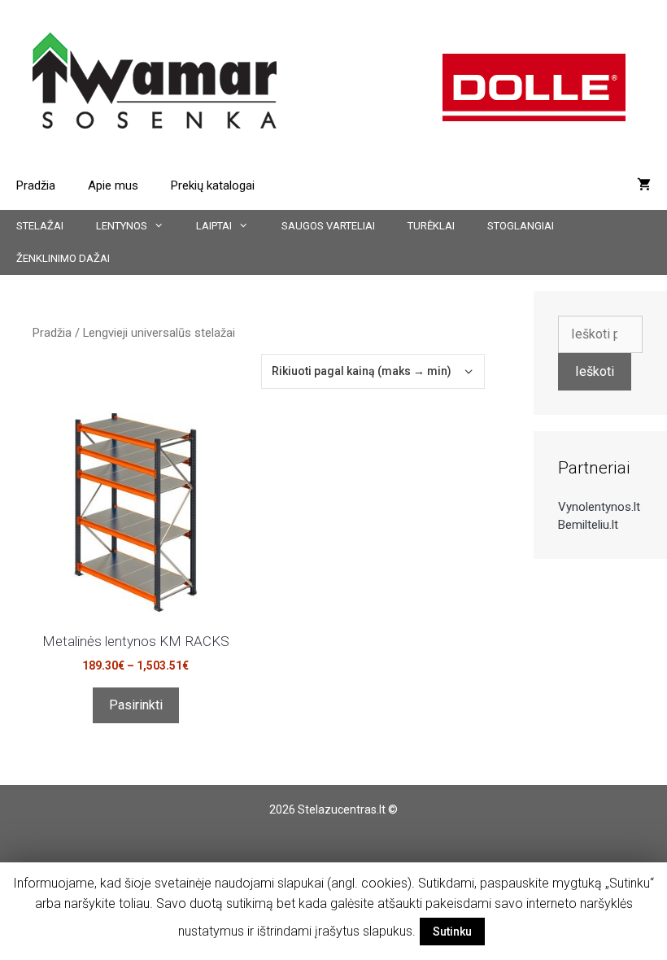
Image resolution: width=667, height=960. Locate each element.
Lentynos (121, 226)
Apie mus (113, 185)
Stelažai (39, 226)
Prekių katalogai (213, 185)
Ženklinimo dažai (63, 258)
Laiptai (214, 226)
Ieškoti (594, 371)
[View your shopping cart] (644, 185)
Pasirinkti (136, 705)
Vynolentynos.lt (599, 507)
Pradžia (35, 185)
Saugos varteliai (328, 226)
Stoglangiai (520, 226)
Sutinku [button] (452, 931)
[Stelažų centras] (155, 79)
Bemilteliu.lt (588, 524)
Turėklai (431, 226)
